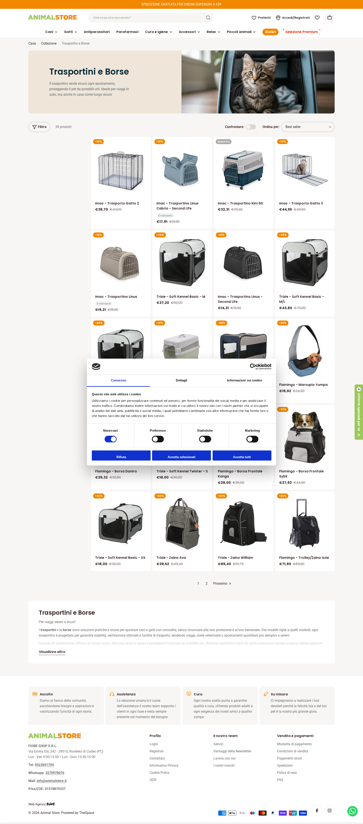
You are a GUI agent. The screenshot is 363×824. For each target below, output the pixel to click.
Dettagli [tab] (181, 380)
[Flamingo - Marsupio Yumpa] (305, 350)
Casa (32, 43)
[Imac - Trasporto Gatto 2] (121, 169)
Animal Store (49, 813)
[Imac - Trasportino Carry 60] (182, 350)
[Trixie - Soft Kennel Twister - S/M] (243, 350)
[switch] (158, 439)
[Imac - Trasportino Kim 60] (243, 169)
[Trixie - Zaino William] (243, 523)
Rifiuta (121, 457)
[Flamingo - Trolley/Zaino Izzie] (305, 523)
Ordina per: (271, 127)
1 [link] (198, 583)
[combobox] (151, 18)
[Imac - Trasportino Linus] (121, 262)
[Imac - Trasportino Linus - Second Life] (243, 262)
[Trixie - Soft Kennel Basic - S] (121, 350)
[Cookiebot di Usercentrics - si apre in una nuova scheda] (253, 366)
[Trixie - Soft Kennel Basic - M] (182, 262)
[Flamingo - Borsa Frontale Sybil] (305, 437)
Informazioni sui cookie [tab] (244, 380)
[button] (359, 412)
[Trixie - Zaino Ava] (182, 523)
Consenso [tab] (118, 380)
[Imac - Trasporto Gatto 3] (305, 166)
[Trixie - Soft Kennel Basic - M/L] (305, 262)
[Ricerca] (208, 17)
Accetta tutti (242, 457)
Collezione (49, 43)
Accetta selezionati (181, 457)
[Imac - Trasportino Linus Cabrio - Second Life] (182, 169)
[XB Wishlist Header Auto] (317, 17)
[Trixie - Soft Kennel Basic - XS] (121, 523)
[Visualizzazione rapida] (144, 146)
